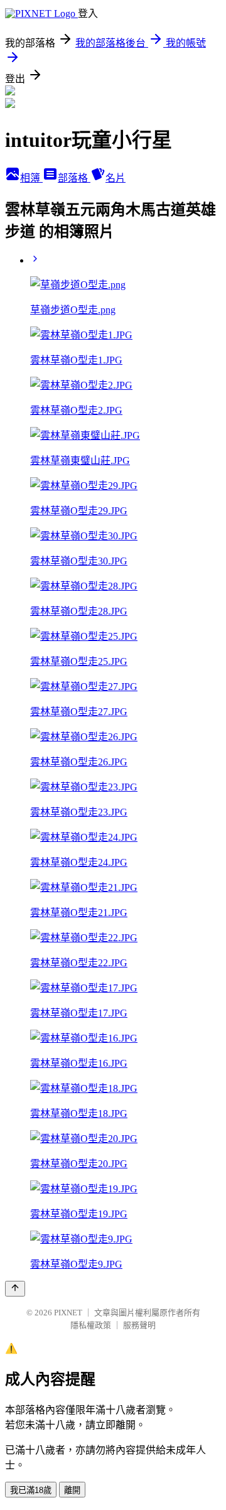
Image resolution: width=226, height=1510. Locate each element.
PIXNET (68, 1312)
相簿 (31, 178)
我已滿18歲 (30, 1490)
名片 (115, 178)
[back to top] (15, 1289)
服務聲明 (139, 1325)
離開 (72, 1490)
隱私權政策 (90, 1325)
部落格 (74, 178)
